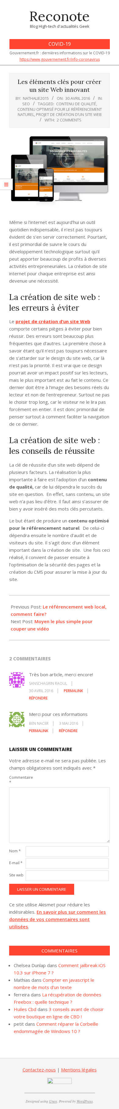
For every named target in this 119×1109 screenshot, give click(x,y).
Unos (53, 1101)
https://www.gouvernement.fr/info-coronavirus (60, 59)
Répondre (38, 698)
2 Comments (69, 120)
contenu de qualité (76, 104)
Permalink (73, 690)
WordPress (85, 1101)
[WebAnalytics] (59, 1081)
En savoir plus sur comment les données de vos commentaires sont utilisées (57, 919)
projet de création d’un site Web (69, 114)
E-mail (16, 862)
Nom (15, 851)
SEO (26, 104)
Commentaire (16, 780)
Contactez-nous (39, 1070)
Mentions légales (79, 1070)
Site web (16, 875)
